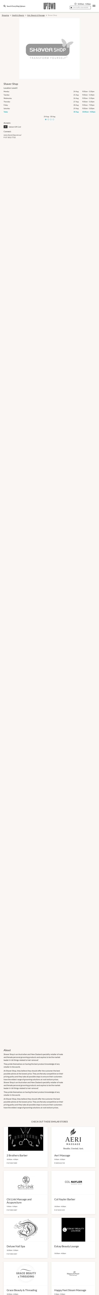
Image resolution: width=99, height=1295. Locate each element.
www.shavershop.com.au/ (12, 135)
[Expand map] (34, 592)
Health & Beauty (18, 15)
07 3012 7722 (10, 137)
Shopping (5, 15)
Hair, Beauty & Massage (36, 15)
